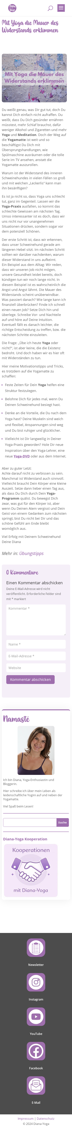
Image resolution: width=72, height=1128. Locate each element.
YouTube (36, 1034)
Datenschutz (45, 1119)
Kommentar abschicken (30, 679)
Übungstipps (31, 553)
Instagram (36, 999)
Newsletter (36, 965)
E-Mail (36, 1103)
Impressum (26, 1119)
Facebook (36, 1068)
